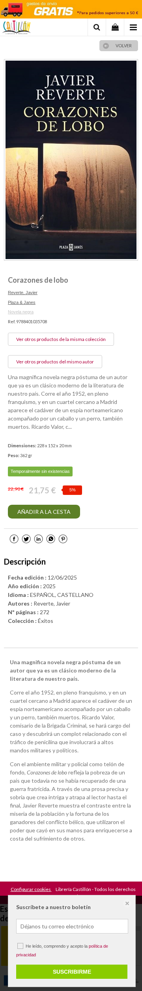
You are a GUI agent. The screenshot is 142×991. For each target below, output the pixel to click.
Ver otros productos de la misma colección (61, 339)
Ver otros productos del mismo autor (55, 362)
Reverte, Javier (22, 292)
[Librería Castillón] (16, 28)
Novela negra (21, 311)
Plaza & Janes (22, 302)
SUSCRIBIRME (72, 972)
